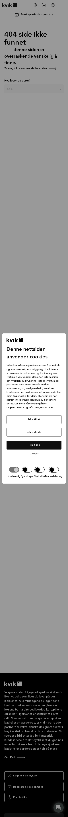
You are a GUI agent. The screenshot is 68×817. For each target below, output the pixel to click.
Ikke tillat (34, 419)
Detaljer (34, 454)
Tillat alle (34, 445)
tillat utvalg (34, 432)
